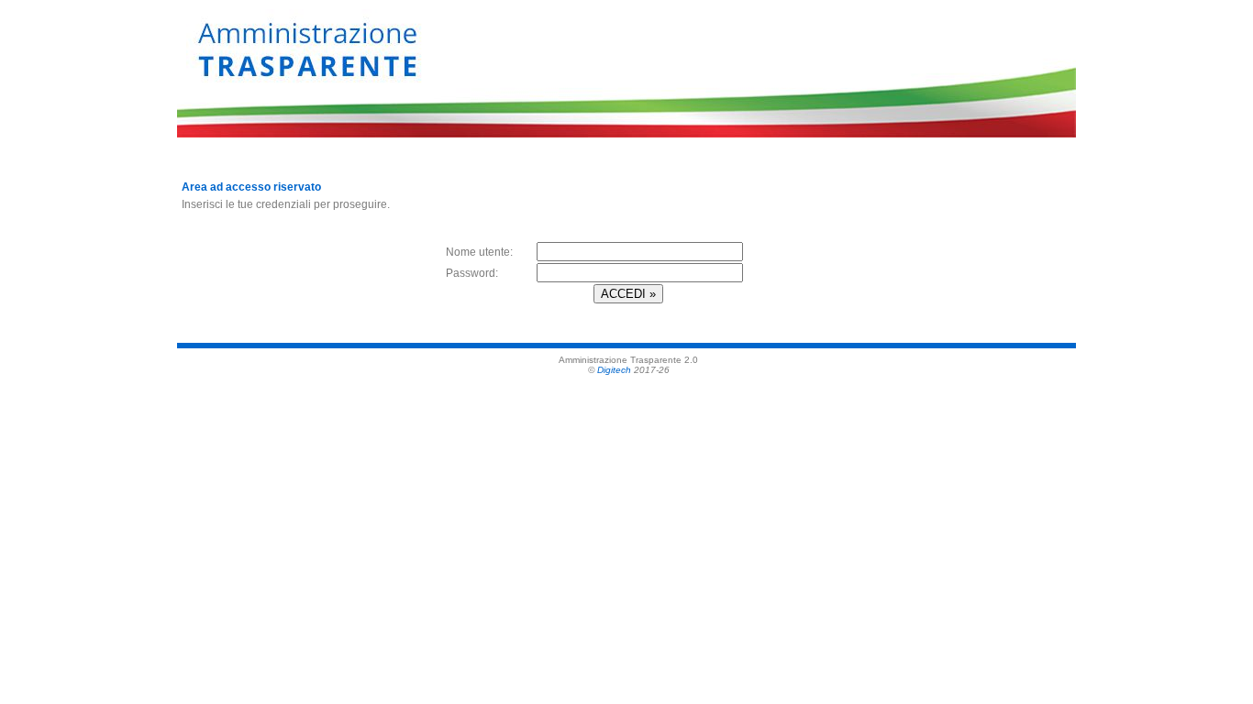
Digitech (614, 370)
